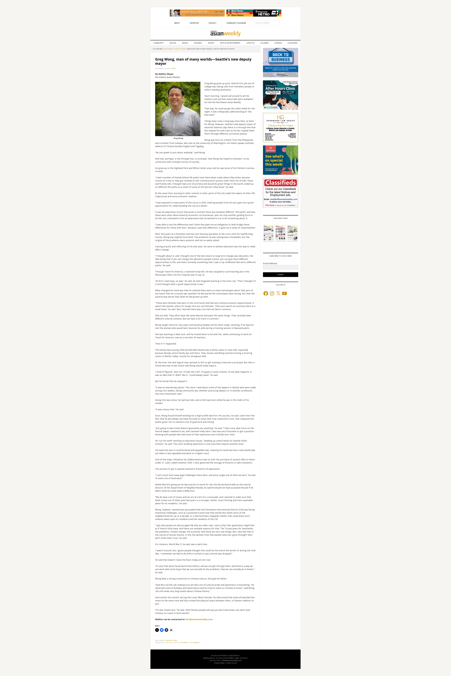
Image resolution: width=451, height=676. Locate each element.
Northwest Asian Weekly (225, 34)
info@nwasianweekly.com (198, 619)
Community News (170, 640)
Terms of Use (231, 663)
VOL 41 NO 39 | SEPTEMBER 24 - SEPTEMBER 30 (184, 643)
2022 (167, 643)
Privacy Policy (219, 663)
